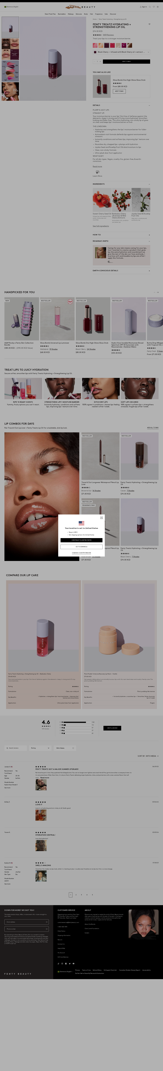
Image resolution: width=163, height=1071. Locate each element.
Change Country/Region (81, 553)
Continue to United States (81, 540)
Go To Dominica (81, 546)
